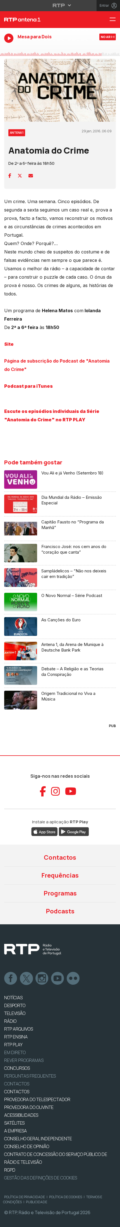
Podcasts (60, 911)
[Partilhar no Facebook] (9, 176)
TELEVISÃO (14, 1013)
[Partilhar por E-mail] (30, 176)
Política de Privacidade (24, 1197)
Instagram (42, 978)
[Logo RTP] (32, 949)
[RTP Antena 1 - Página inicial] (40, 19)
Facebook (11, 978)
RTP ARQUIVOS (18, 1029)
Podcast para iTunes (28, 386)
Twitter (26, 978)
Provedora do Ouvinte (29, 1107)
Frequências (60, 875)
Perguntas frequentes (30, 1076)
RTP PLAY (13, 1045)
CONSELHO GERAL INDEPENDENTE (38, 1139)
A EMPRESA (15, 1131)
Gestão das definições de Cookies (40, 1178)
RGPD (9, 1170)
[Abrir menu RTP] (60, 5)
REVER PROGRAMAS (24, 1060)
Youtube (57, 978)
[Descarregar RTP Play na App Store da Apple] (44, 831)
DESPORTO (14, 1005)
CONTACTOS (16, 1092)
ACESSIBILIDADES (21, 1115)
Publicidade (36, 1202)
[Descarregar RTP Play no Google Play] (74, 831)
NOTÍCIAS (13, 998)
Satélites (14, 1123)
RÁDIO (10, 1021)
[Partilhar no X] (20, 176)
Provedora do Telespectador (37, 1099)
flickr (73, 978)
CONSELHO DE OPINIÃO (26, 1146)
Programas (60, 893)
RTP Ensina (16, 1037)
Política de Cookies (65, 1197)
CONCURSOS (17, 1068)
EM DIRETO (15, 1052)
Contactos (60, 857)
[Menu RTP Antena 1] (114, 20)
